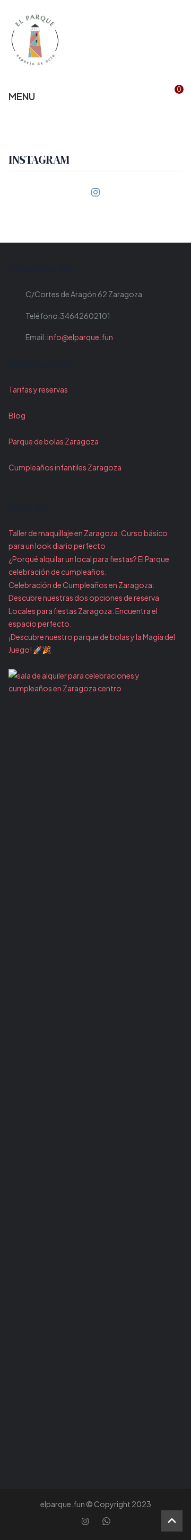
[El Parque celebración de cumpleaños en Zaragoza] (35, 39)
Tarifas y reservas (38, 389)
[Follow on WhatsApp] (106, 1521)
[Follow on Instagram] (95, 192)
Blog (16, 415)
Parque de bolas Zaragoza (53, 441)
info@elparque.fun (80, 337)
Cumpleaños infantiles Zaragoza (64, 467)
